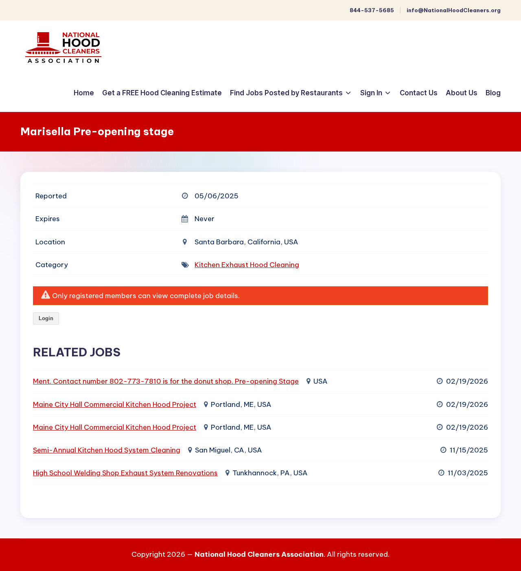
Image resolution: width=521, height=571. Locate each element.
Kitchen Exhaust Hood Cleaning (247, 264)
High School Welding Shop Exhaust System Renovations (125, 472)
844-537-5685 (372, 10)
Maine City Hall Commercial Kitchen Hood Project (114, 404)
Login (46, 318)
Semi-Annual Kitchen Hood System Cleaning (106, 450)
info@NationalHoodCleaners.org (454, 10)
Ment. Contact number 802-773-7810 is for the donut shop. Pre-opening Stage (166, 381)
